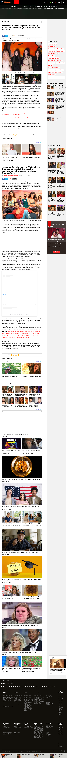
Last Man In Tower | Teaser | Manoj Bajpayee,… (39, 727)
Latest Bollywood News (53, 53)
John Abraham (48, 702)
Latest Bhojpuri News (49, 726)
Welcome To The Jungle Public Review (28, 701)
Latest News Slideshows (7, 733)
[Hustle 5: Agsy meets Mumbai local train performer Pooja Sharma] (61, 208)
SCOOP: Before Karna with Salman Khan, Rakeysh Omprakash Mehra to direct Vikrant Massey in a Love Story (60, 100)
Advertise (8, 751)
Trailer (14, 337)
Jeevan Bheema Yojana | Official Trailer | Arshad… (38, 731)
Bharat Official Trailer (49, 735)
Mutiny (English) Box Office (39, 697)
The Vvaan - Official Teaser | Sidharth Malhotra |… (39, 735)
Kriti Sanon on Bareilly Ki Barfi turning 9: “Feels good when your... (51, 213)
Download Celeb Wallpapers (60, 729)
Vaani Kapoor (48, 698)
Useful (48, 723)
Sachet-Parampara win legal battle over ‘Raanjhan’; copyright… (56, 240)
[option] (58, 666)
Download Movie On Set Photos (60, 743)
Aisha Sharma (51, 62)
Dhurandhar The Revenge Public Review (28, 705)
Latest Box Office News (7, 728)
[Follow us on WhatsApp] (50, 3)
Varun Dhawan (26, 337)
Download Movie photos (60, 732)
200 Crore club (60, 705)
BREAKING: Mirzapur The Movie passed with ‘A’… (7, 395)
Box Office (39, 691)
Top (48, 691)
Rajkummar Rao (48, 705)
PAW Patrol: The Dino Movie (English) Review (18, 696)
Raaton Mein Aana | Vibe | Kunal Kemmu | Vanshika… (39, 729)
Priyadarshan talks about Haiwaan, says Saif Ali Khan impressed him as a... (61, 185)
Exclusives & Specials (28, 731)
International (13, 117)
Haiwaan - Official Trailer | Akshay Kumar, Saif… (38, 737)
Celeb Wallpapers (17, 728)
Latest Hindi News (49, 725)
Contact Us (27, 751)
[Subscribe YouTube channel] (55, 3)
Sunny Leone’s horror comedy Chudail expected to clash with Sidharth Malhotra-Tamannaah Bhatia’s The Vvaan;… (60, 113)
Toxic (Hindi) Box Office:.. (53, 58)
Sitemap (47, 732)
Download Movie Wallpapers (60, 745)
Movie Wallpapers (17, 732)
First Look (16, 731)
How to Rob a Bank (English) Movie (55, 48)
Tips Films (11, 337)
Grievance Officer (35, 751)
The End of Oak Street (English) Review (18, 699)
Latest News (56, 145)
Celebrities (10, 683)
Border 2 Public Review (28, 708)
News (10, 8)
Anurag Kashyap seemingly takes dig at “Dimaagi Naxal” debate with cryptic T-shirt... (61, 199)
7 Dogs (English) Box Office (39, 694)
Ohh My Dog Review (17, 701)
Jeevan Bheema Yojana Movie (7, 699)
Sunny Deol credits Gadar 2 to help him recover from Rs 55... (61, 156)
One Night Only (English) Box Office (39, 696)
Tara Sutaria (48, 704)
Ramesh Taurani (5, 337)
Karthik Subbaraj (51, 74)
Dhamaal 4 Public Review (28, 699)
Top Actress (60, 707)
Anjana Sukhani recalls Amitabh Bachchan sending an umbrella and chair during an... (52, 170)
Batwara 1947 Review (17, 697)
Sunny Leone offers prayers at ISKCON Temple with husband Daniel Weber (51, 156)
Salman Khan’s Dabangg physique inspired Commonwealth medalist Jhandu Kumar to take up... (61, 171)
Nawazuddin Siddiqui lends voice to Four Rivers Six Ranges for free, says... (51, 185)
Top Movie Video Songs (28, 726)
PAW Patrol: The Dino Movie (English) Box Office (39, 702)
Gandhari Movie (51, 46)
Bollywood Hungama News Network (10, 32)
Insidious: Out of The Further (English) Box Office (39, 700)
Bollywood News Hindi (23, 125)
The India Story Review (18, 708)
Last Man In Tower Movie (7, 700)
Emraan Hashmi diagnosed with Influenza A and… (21, 395)
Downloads (61, 724)
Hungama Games (49, 731)
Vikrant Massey (51, 69)
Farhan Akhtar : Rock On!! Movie (55, 72)
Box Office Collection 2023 (60, 709)
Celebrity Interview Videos (28, 727)
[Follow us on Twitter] (52, 2)
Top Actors (60, 706)
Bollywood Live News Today (8, 126)
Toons (15, 733)
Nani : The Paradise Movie (53, 67)
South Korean (33, 117)
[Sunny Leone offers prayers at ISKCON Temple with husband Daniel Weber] (52, 151)
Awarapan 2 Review (17, 700)
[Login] (64, 2)
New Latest (27, 724)
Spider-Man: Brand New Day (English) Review (18, 704)
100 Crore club (60, 702)
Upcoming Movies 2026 (22, 126)
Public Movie (27, 691)
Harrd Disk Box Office (38, 698)
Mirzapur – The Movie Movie (8, 697)
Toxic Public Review (27, 694)
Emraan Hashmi (60, 69)
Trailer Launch (19, 337)
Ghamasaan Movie (6, 702)
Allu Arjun (47, 697)
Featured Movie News (6, 727)
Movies (3, 683)
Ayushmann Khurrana (49, 703)
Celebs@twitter (48, 727)
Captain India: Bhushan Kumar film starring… (34, 406)
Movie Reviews (5, 735)
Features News (51, 55)
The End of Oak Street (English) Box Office (38, 706)
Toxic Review (16, 694)
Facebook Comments (7, 138)
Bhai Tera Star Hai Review (18, 702)
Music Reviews (48, 734)
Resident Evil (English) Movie (8, 706)
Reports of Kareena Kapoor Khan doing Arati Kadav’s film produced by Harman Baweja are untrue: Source (60, 107)
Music (23, 117)
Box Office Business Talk (7, 731)
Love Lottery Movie (6, 705)
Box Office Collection (60, 694)
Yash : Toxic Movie (60, 62)
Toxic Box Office (51, 51)
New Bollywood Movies (24, 123)
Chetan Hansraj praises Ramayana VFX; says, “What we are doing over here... (52, 199)
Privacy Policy (14, 751)
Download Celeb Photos (60, 727)
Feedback (21, 751)
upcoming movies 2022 (20, 346)
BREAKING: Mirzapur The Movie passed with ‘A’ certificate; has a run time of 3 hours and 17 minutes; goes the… (60, 87)
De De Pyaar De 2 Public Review (28, 710)
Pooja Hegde (35, 335)
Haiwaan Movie (5, 701)
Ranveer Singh (48, 695)
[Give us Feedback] (59, 2)
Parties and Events (17, 726)
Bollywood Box (61, 691)
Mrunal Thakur (27, 335)
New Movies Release (12, 125)
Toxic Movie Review (52, 44)
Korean (20, 117)
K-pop (17, 117)
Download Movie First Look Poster (60, 737)
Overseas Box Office (60, 700)
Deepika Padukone (49, 696)
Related (50, 145)
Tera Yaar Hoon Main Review (17, 706)
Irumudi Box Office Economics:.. (55, 60)
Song (29, 117)
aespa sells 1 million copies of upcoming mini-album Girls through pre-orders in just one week (29, 8)
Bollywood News (14, 123)
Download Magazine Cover (60, 740)
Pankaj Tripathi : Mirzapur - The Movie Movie (56, 77)
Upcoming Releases (6, 734)
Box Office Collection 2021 (60, 715)
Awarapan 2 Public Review (27, 698)
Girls (9, 117)
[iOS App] (64, 751)
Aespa (6, 117)
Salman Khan (48, 701)
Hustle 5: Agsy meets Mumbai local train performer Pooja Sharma (60, 213)
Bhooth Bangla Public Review (28, 703)
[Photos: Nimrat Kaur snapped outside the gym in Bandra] (34, 79)
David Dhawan (8, 335)
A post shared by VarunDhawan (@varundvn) (19, 314)
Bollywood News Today (7, 346)
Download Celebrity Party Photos (60, 734)
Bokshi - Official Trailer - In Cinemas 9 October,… (38, 733)
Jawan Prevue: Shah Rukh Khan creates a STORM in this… (57, 670)
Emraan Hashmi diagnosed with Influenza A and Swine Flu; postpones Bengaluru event (60, 94)
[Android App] (62, 751)
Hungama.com (48, 728)
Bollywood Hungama (4, 8)
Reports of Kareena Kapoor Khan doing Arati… (7, 406)
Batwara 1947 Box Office (38, 704)
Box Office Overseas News (7, 732)
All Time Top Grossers (60, 698)
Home (3, 751)
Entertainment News (34, 125)
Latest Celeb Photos (17, 727)
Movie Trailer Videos (27, 728)
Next (40, 79)
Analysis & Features (60, 696)
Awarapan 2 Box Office (38, 703)
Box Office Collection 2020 (60, 718)
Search (56, 251)
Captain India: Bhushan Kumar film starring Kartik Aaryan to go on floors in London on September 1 (59, 119)
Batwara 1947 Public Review (27, 696)
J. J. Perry (50, 65)
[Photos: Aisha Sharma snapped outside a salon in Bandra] (8, 79)
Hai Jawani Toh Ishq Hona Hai (17, 335)
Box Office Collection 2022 (60, 712)
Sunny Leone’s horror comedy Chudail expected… (21, 406)
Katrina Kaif (48, 694)
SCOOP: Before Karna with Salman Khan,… (34, 395)
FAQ (41, 751)
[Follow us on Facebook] (47, 2)
